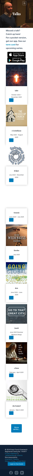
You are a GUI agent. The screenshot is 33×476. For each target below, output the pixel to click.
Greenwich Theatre (11, 459)
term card (10, 44)
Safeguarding (10, 455)
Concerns (19, 455)
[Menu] (24, 3)
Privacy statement (11, 453)
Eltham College (10, 461)
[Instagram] (16, 473)
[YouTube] (22, 473)
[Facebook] (11, 473)
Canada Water (21, 461)
